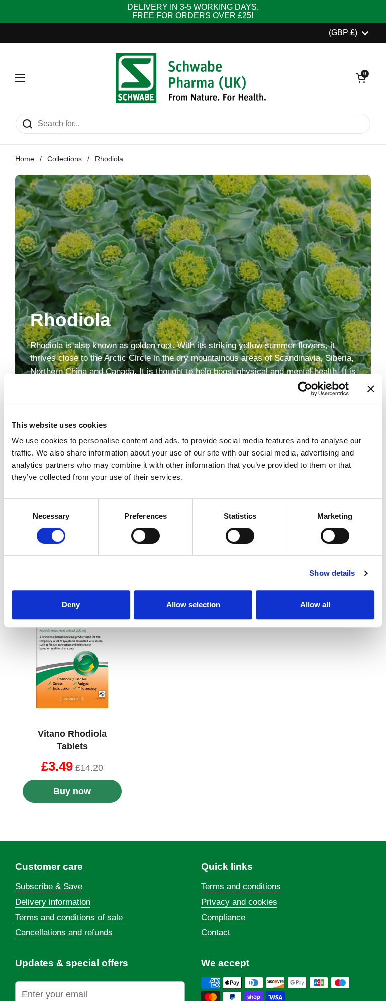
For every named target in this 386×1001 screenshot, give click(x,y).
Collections (64, 159)
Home (24, 159)
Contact (215, 932)
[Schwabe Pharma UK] (191, 78)
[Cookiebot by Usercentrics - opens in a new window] (305, 388)
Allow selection (193, 604)
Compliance (223, 917)
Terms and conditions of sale (69, 917)
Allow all (315, 604)
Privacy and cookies (239, 902)
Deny (71, 604)
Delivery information (52, 902)
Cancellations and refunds (64, 932)
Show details (332, 573)
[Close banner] (370, 388)
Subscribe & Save (48, 886)
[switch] (145, 536)
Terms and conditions (241, 886)
